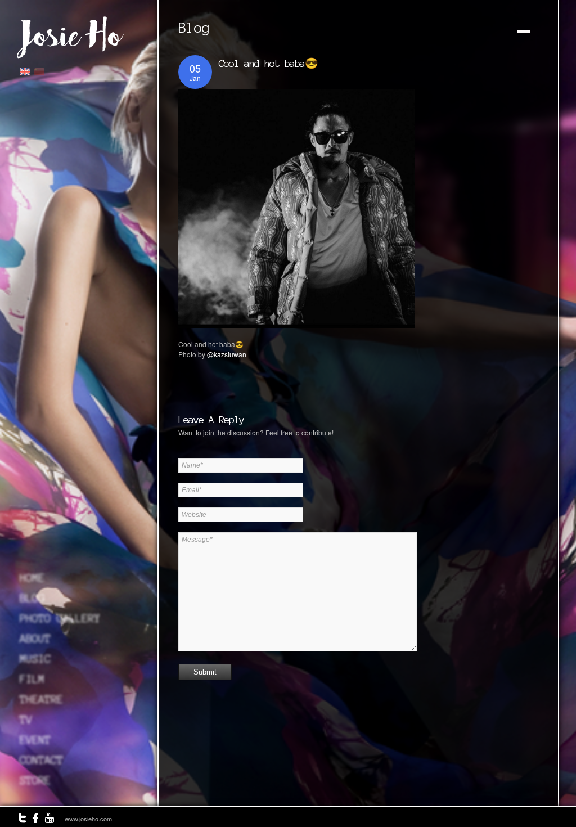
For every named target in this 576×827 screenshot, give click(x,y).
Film (32, 679)
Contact (41, 760)
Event (35, 740)
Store (35, 780)
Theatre (41, 699)
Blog (32, 598)
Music (35, 659)
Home (32, 578)
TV (26, 719)
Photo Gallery (60, 618)
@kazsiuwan (226, 354)
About (35, 638)
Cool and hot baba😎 (268, 63)
